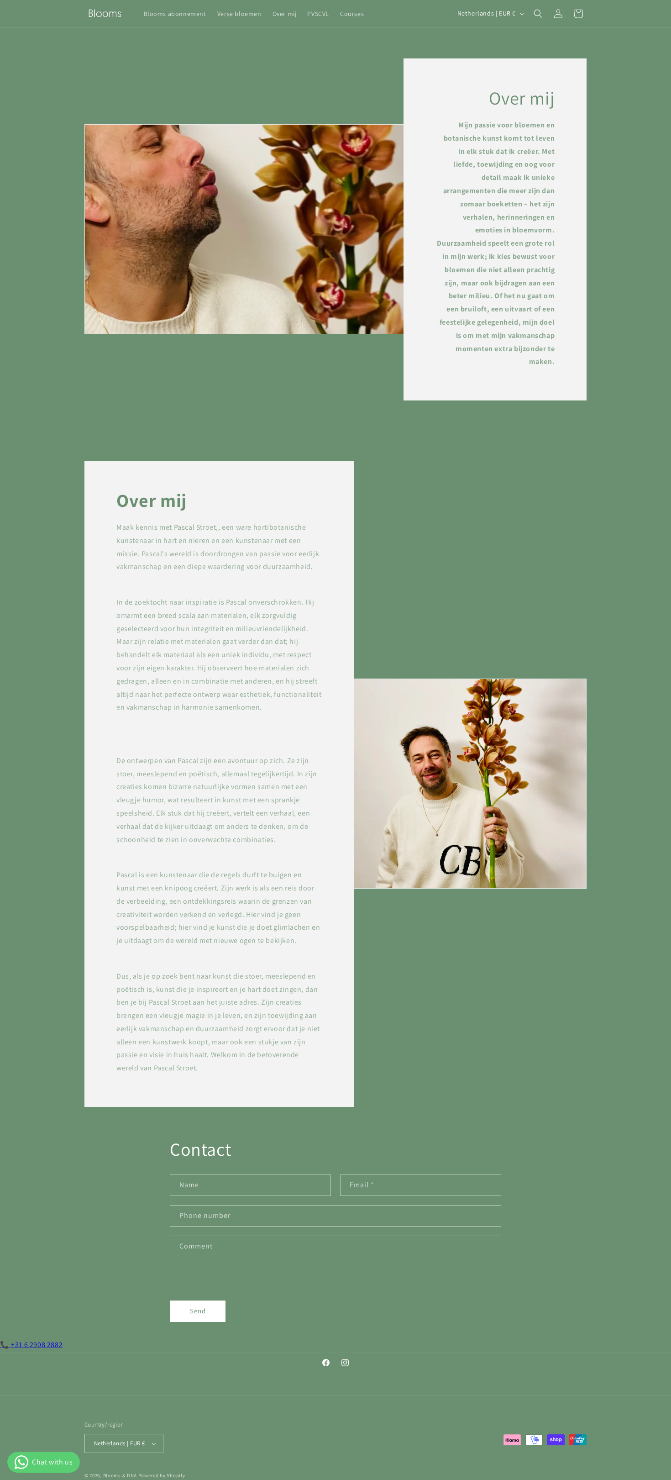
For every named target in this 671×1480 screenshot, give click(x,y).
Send (198, 1310)
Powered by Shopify (161, 1475)
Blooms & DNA (120, 1475)
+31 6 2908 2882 (31, 1344)
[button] (538, 14)
